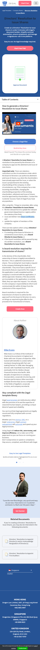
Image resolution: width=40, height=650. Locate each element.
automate (19, 424)
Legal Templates (6, 10)
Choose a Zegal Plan (20, 141)
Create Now (20, 309)
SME (23, 419)
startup (18, 419)
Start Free (25, 3)
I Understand (22, 648)
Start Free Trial (20, 48)
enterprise (11, 422)
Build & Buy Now (20, 148)
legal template (12, 400)
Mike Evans (9, 349)
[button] (16, 462)
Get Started (20, 511)
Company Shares (18, 10)
